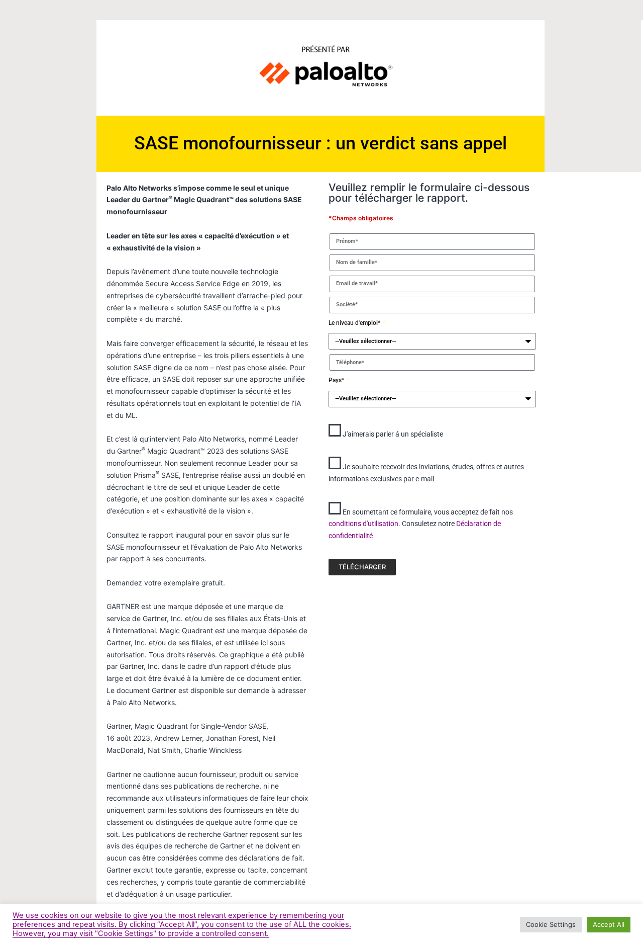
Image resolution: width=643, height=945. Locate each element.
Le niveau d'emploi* (355, 322)
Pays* (337, 380)
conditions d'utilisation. (365, 524)
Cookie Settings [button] (551, 924)
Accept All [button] (608, 924)
